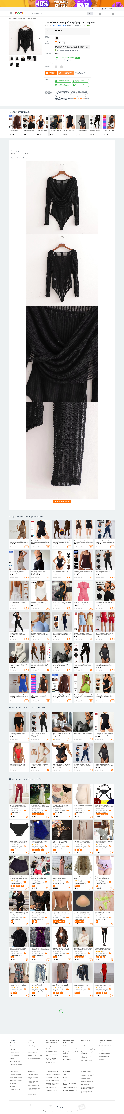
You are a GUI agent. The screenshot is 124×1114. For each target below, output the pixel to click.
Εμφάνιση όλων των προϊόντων (17, 710)
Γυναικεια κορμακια (31, 18)
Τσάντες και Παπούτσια (52, 1111)
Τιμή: (46, 30)
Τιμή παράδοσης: (49, 63)
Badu (10, 18)
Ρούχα (14, 18)
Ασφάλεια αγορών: (47, 80)
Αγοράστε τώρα (50, 73)
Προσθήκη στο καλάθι (65, 73)
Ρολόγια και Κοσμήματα (105, 1111)
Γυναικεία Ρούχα (21, 18)
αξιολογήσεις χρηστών (59, 25)
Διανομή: (47, 60)
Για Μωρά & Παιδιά (68, 1111)
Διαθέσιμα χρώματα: (47, 37)
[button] (11, 13)
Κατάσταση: (48, 53)
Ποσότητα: (47, 66)
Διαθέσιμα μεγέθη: (47, 42)
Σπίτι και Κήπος (85, 1111)
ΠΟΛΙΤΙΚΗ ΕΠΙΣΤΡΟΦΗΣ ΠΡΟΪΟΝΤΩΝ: (48, 92)
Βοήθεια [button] (94, 9)
